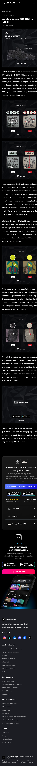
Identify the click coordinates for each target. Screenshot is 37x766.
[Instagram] (4, 638)
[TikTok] (9, 638)
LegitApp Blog (6, 11)
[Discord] (20, 638)
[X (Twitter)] (30, 638)
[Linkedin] (15, 638)
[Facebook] (25, 638)
